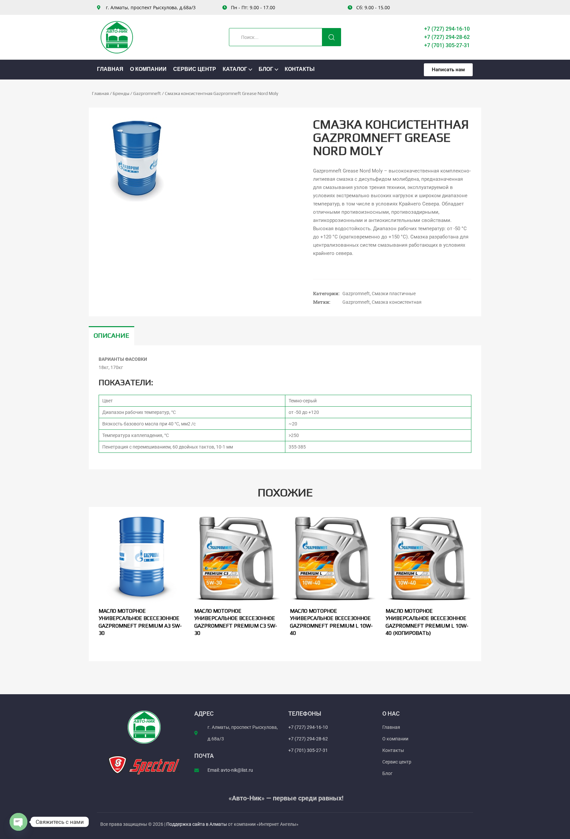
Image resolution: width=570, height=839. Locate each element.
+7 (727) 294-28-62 (447, 37)
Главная (110, 69)
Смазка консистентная (397, 302)
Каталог (235, 69)
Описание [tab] (111, 335)
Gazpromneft (147, 93)
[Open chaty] (18, 822)
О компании (148, 69)
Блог (266, 69)
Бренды (121, 93)
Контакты (300, 69)
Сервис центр (194, 69)
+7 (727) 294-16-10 (447, 29)
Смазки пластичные (394, 293)
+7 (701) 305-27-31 (447, 45)
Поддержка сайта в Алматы (197, 824)
